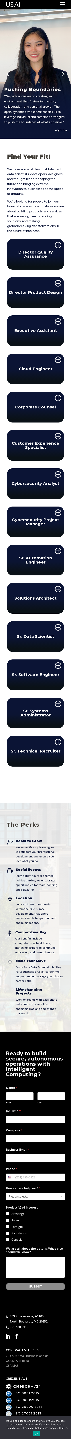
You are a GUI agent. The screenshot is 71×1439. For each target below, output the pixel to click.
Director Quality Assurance (35, 254)
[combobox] (10, 1177)
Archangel (18, 1214)
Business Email (18, 1149)
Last (39, 1102)
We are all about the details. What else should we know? (34, 1250)
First (8, 1102)
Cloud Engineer (35, 368)
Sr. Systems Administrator (35, 712)
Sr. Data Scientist (35, 636)
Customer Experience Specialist (35, 445)
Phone (11, 1169)
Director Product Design (35, 292)
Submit (35, 1286)
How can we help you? (23, 1188)
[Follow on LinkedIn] (8, 1337)
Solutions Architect (35, 598)
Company (14, 1130)
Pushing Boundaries (32, 89)
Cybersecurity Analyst (35, 483)
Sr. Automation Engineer (35, 559)
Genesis (16, 1240)
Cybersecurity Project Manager (35, 521)
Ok (36, 1433)
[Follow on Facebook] (16, 1336)
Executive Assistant (35, 330)
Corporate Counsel (35, 407)
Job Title (13, 1111)
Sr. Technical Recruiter (35, 751)
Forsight (17, 1227)
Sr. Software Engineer (35, 674)
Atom (15, 1220)
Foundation (19, 1233)
